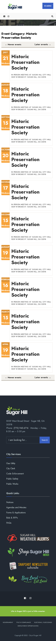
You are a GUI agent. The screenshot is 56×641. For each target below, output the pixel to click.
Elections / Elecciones (43, 622)
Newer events (13, 44)
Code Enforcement (15, 473)
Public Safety (12, 478)
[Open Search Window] (52, 16)
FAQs (8, 522)
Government (8, 622)
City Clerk (10, 468)
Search (45, 440)
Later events (43, 44)
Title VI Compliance (23, 622)
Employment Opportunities (28, 626)
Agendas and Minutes (16, 507)
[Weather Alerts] (28, 538)
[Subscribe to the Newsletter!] (28, 566)
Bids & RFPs (12, 517)
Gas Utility (10, 463)
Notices (9, 502)
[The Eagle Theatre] (28, 580)
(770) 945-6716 (21, 428)
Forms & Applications (16, 512)
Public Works (12, 483)
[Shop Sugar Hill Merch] (28, 552)
